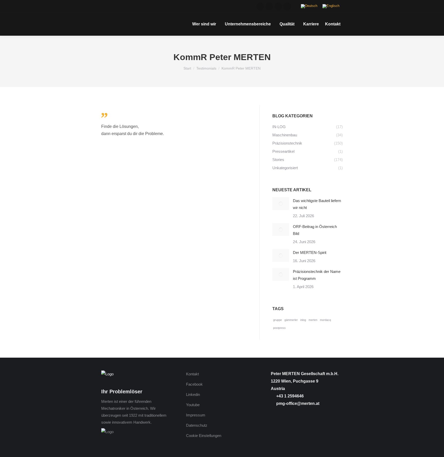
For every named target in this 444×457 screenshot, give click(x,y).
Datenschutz (196, 425)
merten (313, 319)
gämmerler (291, 319)
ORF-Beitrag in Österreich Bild (315, 230)
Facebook (194, 384)
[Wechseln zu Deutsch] (309, 6)
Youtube (193, 405)
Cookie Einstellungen (203, 435)
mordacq (325, 319)
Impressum (195, 415)
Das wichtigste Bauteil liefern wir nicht (317, 204)
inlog (303, 319)
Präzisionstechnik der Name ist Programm (316, 275)
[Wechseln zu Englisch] (331, 6)
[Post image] (280, 203)
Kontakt (192, 374)
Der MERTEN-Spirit (309, 252)
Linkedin (193, 394)
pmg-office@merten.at (297, 403)
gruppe (277, 319)
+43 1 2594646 (289, 396)
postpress (279, 327)
